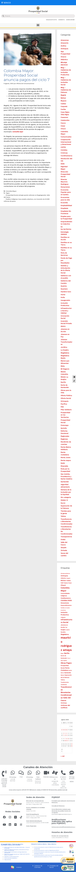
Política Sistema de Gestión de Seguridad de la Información (15, 852)
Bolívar (63, 98)
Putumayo (64, 425)
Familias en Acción (65, 607)
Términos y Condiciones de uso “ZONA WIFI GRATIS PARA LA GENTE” (16, 855)
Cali (62, 583)
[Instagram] (10, 817)
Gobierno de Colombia (38, 866)
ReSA (63, 463)
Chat (21, 777)
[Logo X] (15, 817)
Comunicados (66, 137)
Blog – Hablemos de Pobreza (66, 90)
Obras (63, 663)
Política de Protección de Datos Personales (14, 847)
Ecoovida (64, 203)
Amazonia (64, 43)
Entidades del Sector (53, 866)
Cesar (63, 126)
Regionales (65, 436)
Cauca (63, 123)
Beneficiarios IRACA (54, 850)
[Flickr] (15, 824)
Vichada (64, 550)
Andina (63, 46)
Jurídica (64, 347)
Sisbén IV (64, 500)
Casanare (64, 117)
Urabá (63, 539)
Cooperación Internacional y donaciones (66, 142)
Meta (63, 366)
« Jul (62, 756)
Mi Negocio (65, 369)
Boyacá (63, 101)
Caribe (63, 109)
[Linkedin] (10, 824)
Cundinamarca (66, 156)
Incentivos (63, 610)
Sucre (63, 503)
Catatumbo (65, 120)
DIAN (63, 164)
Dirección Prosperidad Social (65, 174)
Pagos (8, 193)
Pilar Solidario (66, 410)
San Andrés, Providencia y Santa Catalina (66, 476)
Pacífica (64, 404)
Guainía (64, 286)
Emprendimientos (66, 605)
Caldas (63, 104)
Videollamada (47, 777)
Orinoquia (64, 401)
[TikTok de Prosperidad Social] (21, 817)
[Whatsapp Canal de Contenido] (12, 772)
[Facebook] (4, 817)
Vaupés (63, 547)
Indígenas (63, 617)
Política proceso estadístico (10, 858)
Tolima (63, 516)
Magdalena (65, 353)
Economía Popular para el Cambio (66, 192)
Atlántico (64, 59)
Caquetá (64, 106)
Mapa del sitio (7, 859)
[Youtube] (4, 824)
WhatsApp (12, 777)
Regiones (64, 439)
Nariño (63, 382)
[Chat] (21, 772)
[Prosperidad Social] (38, 10)
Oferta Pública (66, 395)
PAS (62, 407)
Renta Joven (65, 457)
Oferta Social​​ (66, 398)
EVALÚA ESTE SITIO (51, 19)
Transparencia (66, 537)
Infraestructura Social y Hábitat (66, 310)
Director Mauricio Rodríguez (64, 181)
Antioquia (64, 49)
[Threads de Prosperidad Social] (21, 824)
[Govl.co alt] (6, 2)
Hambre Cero (66, 292)
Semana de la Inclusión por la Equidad (66, 492)
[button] (38, 25)
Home (63, 294)
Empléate (64, 208)
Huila (63, 297)
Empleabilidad (66, 205)
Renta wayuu (66, 460)
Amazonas (65, 40)
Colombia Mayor (11, 191)
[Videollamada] (46, 772)
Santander (65, 482)
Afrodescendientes (65, 573)
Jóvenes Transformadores (66, 342)
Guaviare (64, 289)
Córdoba (64, 150)
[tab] (38, 866)
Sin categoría (66, 497)
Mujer (62, 653)
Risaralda (64, 466)
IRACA (63, 326)
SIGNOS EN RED (70, 19)
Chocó (63, 129)
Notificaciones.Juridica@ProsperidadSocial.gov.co (63, 827)
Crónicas (64, 153)
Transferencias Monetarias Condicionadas (66, 521)
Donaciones (65, 187)
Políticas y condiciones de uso (11, 856)
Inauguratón (65, 300)
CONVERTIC (61, 19)
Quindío (64, 428)
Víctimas (64, 703)
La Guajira (65, 350)
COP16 (63, 147)
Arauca (63, 57)
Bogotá (63, 95)
